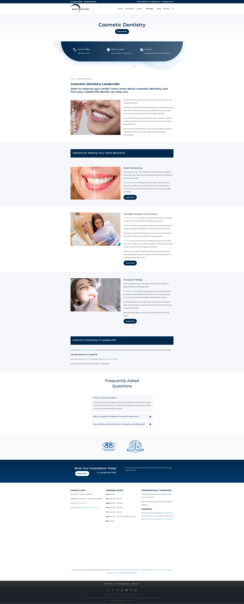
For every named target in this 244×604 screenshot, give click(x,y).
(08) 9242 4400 (168, 2)
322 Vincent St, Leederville (149, 2)
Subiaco (110, 573)
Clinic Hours (77, 2)
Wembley (148, 570)
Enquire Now (91, 2)
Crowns (126, 241)
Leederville (168, 513)
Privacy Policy (109, 584)
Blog (159, 9)
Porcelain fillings (130, 291)
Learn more (130, 197)
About (139, 9)
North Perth (139, 570)
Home (120, 9)
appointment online (110, 359)
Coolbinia (123, 573)
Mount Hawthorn (165, 570)
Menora (116, 573)
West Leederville (118, 570)
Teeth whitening (130, 183)
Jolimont (133, 573)
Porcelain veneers (130, 218)
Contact (166, 9)
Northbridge (154, 516)
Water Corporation (166, 519)
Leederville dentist (88, 350)
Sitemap (135, 584)
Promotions (129, 9)
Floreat (155, 570)
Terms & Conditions (123, 584)
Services (149, 9)
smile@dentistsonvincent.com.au (87, 507)
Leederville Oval (150, 519)
